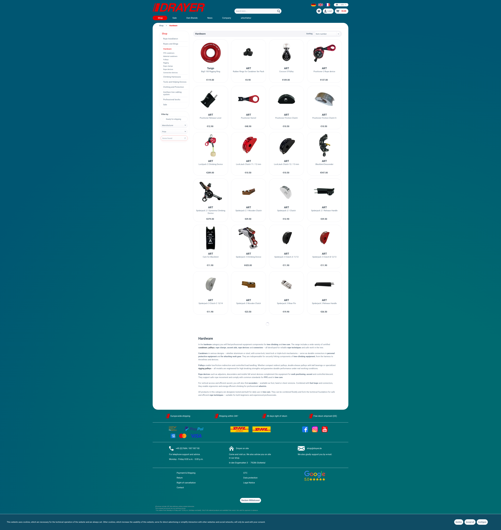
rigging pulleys (204, 368)
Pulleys (166, 60)
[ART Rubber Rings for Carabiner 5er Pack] (248, 52)
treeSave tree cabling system (172, 93)
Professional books (171, 99)
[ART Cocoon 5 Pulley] (286, 52)
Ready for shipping (173, 119)
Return (180, 478)
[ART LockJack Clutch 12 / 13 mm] (286, 145)
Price (164, 132)
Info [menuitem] (342, 5)
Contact (180, 487)
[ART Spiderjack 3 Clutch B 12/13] (324, 238)
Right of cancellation (186, 482)
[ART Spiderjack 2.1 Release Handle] (324, 191)
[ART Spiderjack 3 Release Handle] (324, 284)
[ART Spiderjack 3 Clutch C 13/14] (210, 284)
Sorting (309, 34)
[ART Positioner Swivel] (248, 99)
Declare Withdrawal (250, 500)
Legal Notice (249, 482)
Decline (459, 522)
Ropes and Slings (170, 44)
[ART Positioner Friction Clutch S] (324, 99)
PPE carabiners (168, 53)
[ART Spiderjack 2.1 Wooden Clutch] (248, 191)
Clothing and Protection (173, 87)
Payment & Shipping (186, 473)
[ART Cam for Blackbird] (210, 238)
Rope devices (168, 69)
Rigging (166, 63)
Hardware (167, 49)
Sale (165, 104)
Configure (482, 522)
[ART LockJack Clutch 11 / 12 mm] (248, 145)
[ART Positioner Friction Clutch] (286, 99)
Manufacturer (167, 125)
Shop (164, 33)
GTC (245, 473)
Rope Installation (170, 39)
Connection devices (170, 73)
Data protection (250, 478)
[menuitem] (257, 11)
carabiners (202, 347)
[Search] (278, 11)
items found (167, 138)
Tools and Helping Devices (174, 82)
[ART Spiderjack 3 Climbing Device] (248, 238)
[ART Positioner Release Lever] (210, 99)
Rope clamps (168, 66)
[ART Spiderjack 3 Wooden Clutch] (248, 284)
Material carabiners (170, 56)
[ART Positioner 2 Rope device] (324, 52)
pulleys (211, 347)
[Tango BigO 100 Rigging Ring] (210, 52)
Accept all (470, 522)
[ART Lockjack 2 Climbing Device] (210, 145)
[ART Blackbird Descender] (324, 145)
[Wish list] (319, 11)
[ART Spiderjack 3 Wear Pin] (286, 284)
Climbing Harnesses (172, 77)
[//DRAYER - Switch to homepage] (179, 7)
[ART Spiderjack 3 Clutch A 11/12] (286, 238)
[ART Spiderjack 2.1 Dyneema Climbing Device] (210, 191)
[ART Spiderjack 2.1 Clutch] (286, 191)
